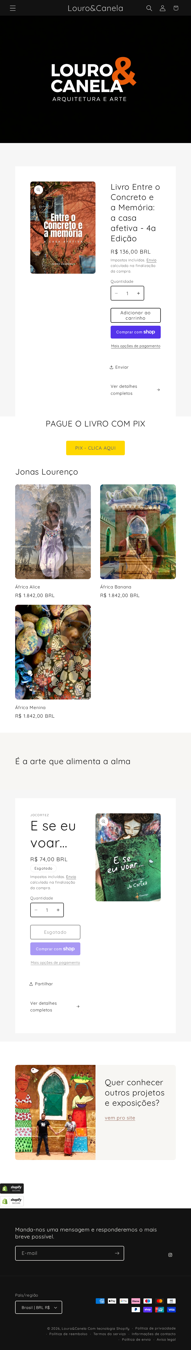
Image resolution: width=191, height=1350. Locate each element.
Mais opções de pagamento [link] (55, 962)
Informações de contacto (154, 1334)
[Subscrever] (117, 1253)
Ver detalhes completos (124, 390)
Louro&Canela (74, 1328)
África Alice (27, 587)
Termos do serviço (109, 1334)
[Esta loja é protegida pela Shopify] (12, 1192)
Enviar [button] (122, 367)
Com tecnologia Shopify (109, 1328)
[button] (12, 8)
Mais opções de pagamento (135, 345)
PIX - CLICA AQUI (95, 448)
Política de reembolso (68, 1334)
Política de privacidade (155, 1328)
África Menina (30, 707)
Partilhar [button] (44, 983)
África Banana (115, 587)
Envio (152, 260)
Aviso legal (166, 1339)
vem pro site (120, 1118)
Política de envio (136, 1339)
